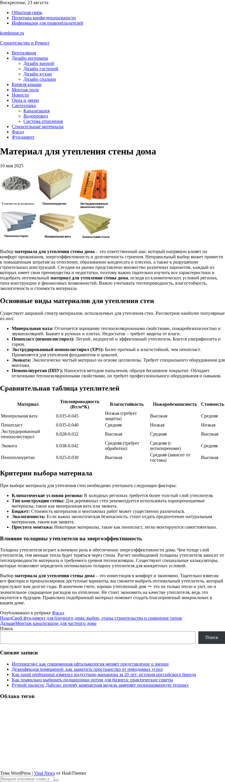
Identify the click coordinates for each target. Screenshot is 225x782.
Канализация (36, 110)
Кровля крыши (27, 84)
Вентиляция (24, 52)
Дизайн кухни (37, 73)
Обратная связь (27, 12)
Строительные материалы (38, 126)
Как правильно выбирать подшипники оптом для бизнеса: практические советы (92, 679)
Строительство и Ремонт (25, 42)
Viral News (44, 773)
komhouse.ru (12, 32)
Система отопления (43, 121)
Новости (20, 94)
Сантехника (24, 105)
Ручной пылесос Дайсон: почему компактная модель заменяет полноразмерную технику (100, 685)
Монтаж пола (25, 89)
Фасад (18, 131)
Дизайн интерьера (30, 58)
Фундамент (23, 137)
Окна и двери (25, 100)
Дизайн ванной (38, 63)
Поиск (6, 628)
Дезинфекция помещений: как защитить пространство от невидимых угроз (87, 669)
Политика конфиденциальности (44, 17)
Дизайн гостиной (40, 68)
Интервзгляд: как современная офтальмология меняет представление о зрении (90, 663)
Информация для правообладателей (47, 22)
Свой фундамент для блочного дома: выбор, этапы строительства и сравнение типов (91, 618)
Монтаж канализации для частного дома (48, 623)
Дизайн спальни (39, 79)
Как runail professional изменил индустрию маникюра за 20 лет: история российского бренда (104, 674)
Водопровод (35, 116)
